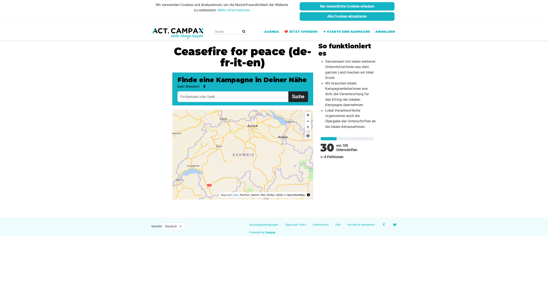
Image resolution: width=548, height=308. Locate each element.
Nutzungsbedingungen (263, 224)
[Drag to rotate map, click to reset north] (308, 127)
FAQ (338, 224)
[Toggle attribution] (308, 194)
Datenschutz (321, 224)
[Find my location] (308, 136)
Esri (236, 195)
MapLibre (226, 195)
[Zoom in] (308, 115)
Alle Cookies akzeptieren (347, 16)
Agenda (271, 32)
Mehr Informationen (234, 10)
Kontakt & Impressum (361, 224)
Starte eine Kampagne (348, 32)
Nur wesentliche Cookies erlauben (347, 6)
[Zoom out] (308, 121)
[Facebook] (384, 224)
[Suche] (244, 31)
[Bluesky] (395, 224)
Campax (270, 232)
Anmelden (385, 32)
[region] (242, 155)
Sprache (156, 226)
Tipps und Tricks (295, 224)
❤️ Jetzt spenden (300, 32)
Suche (298, 96)
